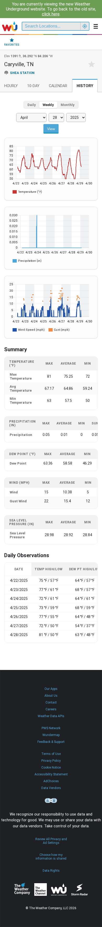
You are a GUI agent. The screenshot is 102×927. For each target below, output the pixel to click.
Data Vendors (51, 788)
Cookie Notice (51, 767)
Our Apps (51, 689)
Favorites (11, 44)
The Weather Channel (40, 889)
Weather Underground (59, 889)
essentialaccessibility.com (51, 800)
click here (51, 14)
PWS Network (51, 728)
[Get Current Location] (85, 26)
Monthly (68, 105)
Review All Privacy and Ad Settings (51, 841)
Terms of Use (51, 754)
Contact (51, 702)
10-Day (33, 86)
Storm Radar (79, 889)
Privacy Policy (51, 761)
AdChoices (51, 781)
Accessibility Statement (51, 774)
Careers (51, 709)
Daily (31, 105)
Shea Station (22, 73)
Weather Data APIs (51, 716)
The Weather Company (22, 889)
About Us (51, 695)
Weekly (48, 105)
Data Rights (51, 870)
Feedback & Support (51, 742)
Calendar (58, 86)
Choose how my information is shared (51, 856)
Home (10, 26)
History (85, 86)
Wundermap (51, 735)
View (51, 129)
